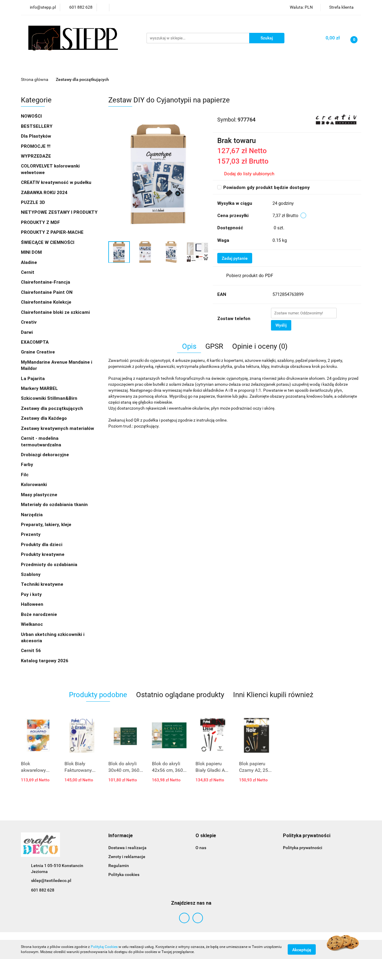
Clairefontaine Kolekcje (47, 302)
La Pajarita (33, 378)
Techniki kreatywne (42, 584)
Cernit (27, 272)
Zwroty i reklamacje (126, 856)
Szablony (31, 574)
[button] (120, 836)
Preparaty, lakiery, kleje (47, 524)
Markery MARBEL (40, 388)
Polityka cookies (123, 874)
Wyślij (281, 325)
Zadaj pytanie (235, 258)
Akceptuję (301, 949)
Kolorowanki (34, 484)
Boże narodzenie (39, 614)
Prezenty (31, 534)
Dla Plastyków (36, 136)
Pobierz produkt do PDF (249, 275)
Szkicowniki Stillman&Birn (49, 398)
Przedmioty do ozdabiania (49, 564)
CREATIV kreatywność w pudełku (57, 182)
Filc (25, 474)
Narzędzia (32, 514)
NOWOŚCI (31, 116)
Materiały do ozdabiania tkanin (55, 504)
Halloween (32, 604)
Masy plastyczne (39, 494)
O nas (200, 847)
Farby (27, 464)
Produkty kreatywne (43, 554)
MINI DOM (31, 252)
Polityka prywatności (302, 847)
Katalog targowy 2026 (44, 660)
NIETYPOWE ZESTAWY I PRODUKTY (59, 212)
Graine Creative (38, 352)
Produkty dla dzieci (42, 544)
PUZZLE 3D (33, 202)
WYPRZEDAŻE (36, 156)
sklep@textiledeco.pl (51, 880)
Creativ (29, 322)
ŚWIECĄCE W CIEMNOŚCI (47, 242)
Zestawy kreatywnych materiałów (57, 428)
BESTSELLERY (37, 126)
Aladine (29, 262)
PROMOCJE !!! (35, 146)
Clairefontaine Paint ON (47, 292)
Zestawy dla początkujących (52, 408)
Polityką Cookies (104, 947)
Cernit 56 (31, 650)
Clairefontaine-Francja (45, 282)
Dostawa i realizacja (127, 847)
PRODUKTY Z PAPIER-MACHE (53, 232)
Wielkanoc (32, 624)
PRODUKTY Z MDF (41, 222)
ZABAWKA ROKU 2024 (44, 192)
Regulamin (118, 865)
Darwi (27, 332)
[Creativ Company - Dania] (336, 119)
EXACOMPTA (35, 342)
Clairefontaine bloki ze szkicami (55, 312)
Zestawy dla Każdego (44, 418)
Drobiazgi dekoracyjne (45, 454)
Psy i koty (31, 594)
